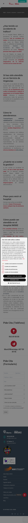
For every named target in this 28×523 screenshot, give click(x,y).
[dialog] (14, 261)
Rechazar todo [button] (14, 280)
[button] (14, 283)
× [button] (24, 239)
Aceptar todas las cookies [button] (14, 276)
